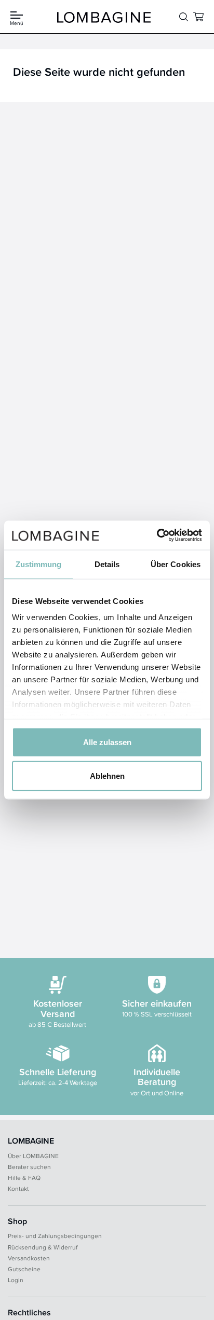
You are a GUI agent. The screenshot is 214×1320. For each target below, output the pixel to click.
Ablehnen (107, 776)
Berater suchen (29, 1166)
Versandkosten (29, 1258)
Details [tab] (107, 563)
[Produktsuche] (183, 17)
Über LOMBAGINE (33, 1155)
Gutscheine (24, 1268)
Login (15, 1279)
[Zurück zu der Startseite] (104, 17)
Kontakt (18, 1188)
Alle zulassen (107, 741)
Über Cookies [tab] (175, 563)
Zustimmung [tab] (39, 563)
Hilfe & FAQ (24, 1177)
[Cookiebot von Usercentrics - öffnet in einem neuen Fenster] (156, 535)
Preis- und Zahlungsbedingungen (55, 1235)
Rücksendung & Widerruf (42, 1247)
